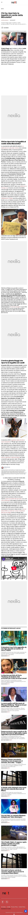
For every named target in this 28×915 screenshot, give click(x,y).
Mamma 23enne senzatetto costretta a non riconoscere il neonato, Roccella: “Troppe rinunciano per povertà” (12, 761)
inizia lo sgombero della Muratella (10, 457)
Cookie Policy (22, 906)
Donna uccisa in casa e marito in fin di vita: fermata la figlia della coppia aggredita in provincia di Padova (14, 733)
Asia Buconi (4, 655)
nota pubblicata (5, 500)
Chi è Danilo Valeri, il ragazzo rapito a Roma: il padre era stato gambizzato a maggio (14, 843)
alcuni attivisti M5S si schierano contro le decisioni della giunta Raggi (13, 510)
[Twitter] (6, 901)
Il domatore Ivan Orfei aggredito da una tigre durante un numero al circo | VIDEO (13, 649)
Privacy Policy (14, 906)
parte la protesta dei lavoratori (13, 498)
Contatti (8, 906)
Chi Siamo (3, 906)
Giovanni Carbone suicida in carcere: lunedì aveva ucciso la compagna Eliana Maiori (12, 871)
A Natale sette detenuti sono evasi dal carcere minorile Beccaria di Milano (13, 789)
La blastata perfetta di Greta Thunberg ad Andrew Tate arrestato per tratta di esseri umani (14, 677)
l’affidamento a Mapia (7, 198)
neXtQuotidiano (4, 20)
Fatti (2, 8)
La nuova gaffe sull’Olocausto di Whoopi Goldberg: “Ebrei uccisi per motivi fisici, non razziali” (14, 705)
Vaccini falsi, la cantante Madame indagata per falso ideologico (13, 816)
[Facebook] (1, 901)
